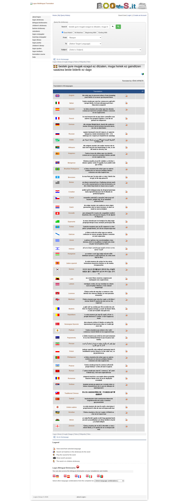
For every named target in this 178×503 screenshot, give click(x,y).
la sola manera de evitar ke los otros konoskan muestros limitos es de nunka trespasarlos (98, 263)
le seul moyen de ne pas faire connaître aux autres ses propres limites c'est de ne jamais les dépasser (99, 118)
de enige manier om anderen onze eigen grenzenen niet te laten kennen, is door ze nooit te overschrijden (98, 207)
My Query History (64, 15)
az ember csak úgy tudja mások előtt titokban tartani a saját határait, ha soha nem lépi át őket (98, 255)
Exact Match (68, 33)
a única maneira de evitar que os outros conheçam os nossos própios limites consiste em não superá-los (98, 170)
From (65, 37)
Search (64, 27)
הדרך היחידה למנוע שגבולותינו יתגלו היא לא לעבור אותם (99, 249)
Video (88, 62)
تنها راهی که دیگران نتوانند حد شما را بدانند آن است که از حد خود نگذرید (98, 344)
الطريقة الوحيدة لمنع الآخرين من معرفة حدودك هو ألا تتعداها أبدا (99, 141)
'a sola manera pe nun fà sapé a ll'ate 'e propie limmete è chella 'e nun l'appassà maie (98, 316)
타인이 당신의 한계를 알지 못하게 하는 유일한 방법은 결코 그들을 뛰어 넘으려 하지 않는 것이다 (98, 271)
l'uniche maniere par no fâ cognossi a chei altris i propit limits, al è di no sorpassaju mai (98, 227)
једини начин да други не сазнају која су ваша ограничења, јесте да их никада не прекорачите (98, 386)
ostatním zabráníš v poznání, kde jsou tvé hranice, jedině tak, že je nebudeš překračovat (99, 199)
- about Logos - (81, 497)
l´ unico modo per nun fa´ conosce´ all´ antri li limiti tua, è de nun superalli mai (99, 372)
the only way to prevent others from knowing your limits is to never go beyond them (98, 96)
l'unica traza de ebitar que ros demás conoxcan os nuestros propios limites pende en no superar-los (98, 155)
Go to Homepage (63, 59)
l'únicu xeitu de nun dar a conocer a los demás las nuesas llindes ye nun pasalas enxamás (99, 293)
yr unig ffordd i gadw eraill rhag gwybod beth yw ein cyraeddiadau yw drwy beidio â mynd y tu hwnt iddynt (98, 420)
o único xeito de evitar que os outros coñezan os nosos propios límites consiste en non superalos (99, 234)
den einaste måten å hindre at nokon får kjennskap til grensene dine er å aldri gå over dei (98, 324)
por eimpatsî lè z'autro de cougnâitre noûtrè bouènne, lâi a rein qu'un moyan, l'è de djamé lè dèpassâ (98, 215)
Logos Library (57, 62)
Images (71, 62)
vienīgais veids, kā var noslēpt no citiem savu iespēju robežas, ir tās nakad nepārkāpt (98, 285)
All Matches (78, 33)
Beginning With (91, 33)
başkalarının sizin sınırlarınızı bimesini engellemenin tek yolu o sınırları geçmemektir (99, 400)
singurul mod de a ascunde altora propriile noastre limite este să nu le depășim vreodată (98, 378)
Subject (64, 50)
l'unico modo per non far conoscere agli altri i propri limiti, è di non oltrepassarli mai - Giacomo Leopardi (98, 103)
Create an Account (139, 15)
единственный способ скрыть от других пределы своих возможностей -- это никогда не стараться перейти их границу (99, 134)
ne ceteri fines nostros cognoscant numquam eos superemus (99, 279)
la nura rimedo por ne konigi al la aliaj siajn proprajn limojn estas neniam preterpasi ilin (99, 222)
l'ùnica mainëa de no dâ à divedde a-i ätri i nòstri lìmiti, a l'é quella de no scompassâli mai (98, 427)
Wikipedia (82, 62)
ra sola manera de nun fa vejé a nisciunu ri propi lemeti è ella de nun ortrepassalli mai (98, 407)
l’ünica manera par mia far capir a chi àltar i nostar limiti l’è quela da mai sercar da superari (99, 301)
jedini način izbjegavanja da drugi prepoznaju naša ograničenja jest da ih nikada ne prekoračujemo (98, 192)
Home (55, 15)
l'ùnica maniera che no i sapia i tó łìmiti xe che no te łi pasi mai (98, 413)
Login (129, 15)
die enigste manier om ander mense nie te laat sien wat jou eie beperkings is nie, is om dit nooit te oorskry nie (99, 147)
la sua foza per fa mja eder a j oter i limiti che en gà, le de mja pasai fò (98, 177)
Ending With (102, 33)
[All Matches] (143, 74)
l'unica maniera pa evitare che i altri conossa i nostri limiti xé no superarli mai (99, 331)
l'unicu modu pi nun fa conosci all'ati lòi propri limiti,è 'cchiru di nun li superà (98, 366)
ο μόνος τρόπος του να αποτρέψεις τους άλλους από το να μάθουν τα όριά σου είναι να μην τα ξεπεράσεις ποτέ (98, 242)
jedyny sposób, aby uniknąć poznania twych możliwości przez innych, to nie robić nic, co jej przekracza (98, 351)
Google (65, 62)
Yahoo (76, 62)
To (66, 44)
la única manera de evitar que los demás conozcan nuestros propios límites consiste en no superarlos (99, 111)
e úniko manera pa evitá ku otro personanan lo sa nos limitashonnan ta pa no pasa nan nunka (98, 338)
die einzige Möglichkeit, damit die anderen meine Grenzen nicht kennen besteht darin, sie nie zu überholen (99, 126)
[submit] (118, 27)
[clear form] (112, 27)
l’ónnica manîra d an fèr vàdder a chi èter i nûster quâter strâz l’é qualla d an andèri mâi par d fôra (98, 163)
